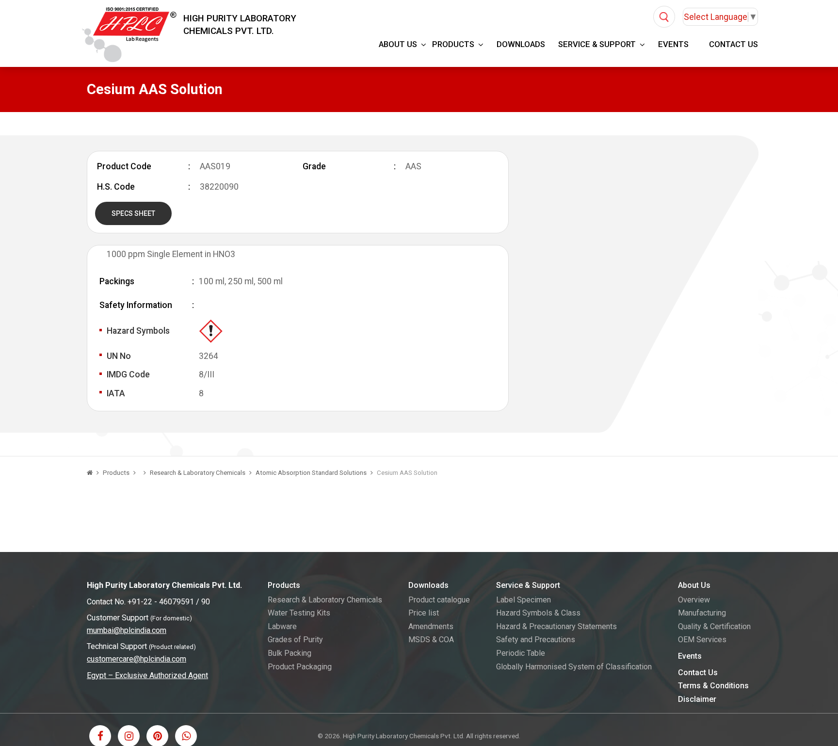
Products (453, 44)
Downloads (521, 44)
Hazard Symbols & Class (538, 612)
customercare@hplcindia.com (136, 659)
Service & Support (597, 44)
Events (673, 44)
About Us (398, 44)
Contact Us (733, 44)
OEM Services (702, 639)
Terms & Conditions (713, 685)
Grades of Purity (295, 639)
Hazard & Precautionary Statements (556, 626)
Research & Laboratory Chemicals (197, 472)
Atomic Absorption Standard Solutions (311, 472)
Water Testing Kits (299, 612)
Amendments (430, 626)
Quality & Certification (714, 626)
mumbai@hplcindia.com (126, 630)
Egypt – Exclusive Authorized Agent (147, 675)
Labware (282, 626)
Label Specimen (523, 599)
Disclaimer (697, 699)
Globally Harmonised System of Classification (574, 666)
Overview (694, 599)
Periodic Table (520, 653)
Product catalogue (439, 599)
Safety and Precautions (535, 639)
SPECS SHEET (133, 213)
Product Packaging (300, 666)
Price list (423, 612)
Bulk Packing (289, 653)
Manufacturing (702, 612)
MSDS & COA (431, 639)
